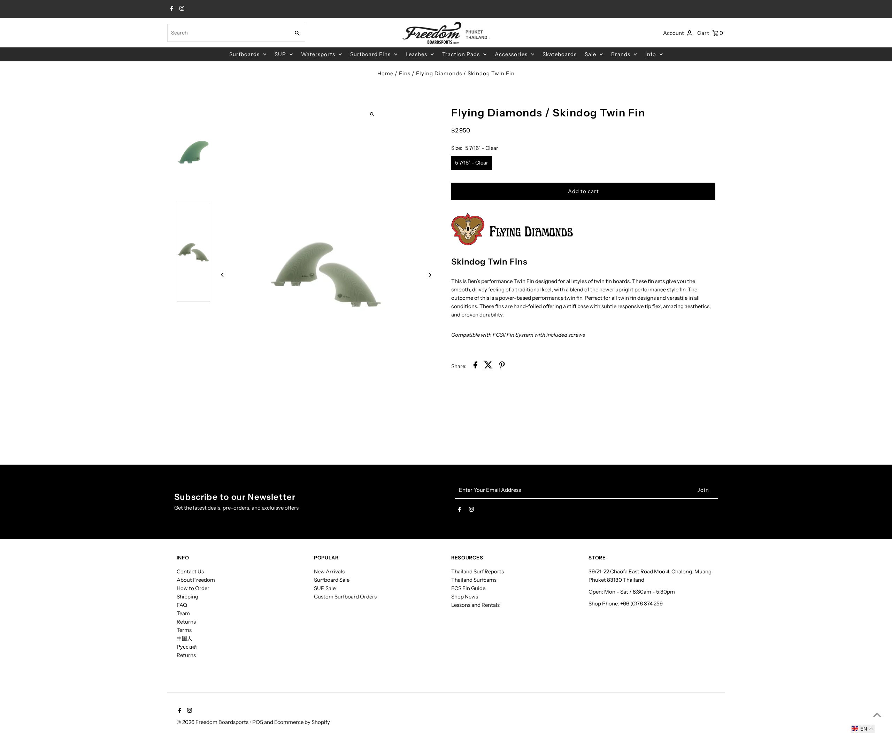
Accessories (511, 54)
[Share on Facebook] (475, 366)
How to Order (193, 588)
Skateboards (560, 54)
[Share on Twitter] (488, 366)
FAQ (182, 605)
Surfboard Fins (370, 54)
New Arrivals (329, 571)
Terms (184, 630)
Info (650, 54)
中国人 (184, 638)
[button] (863, 729)
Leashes (416, 54)
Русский (187, 646)
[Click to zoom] (372, 114)
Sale (590, 54)
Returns (186, 621)
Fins (404, 73)
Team (183, 613)
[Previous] (223, 275)
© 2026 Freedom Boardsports (213, 722)
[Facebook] (171, 9)
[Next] (429, 275)
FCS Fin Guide (468, 588)
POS (257, 722)
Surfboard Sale (331, 580)
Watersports (318, 54)
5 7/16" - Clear (471, 162)
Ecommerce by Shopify (302, 722)
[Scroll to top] (877, 715)
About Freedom (196, 580)
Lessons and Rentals (475, 605)
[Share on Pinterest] (502, 366)
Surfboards (244, 54)
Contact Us (190, 571)
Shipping (187, 596)
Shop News (464, 596)
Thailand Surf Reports (477, 571)
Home (385, 73)
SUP (280, 54)
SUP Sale (325, 588)
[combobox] (228, 32)
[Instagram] (181, 9)
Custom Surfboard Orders (345, 596)
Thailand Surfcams (474, 580)
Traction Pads (461, 54)
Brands (620, 54)
